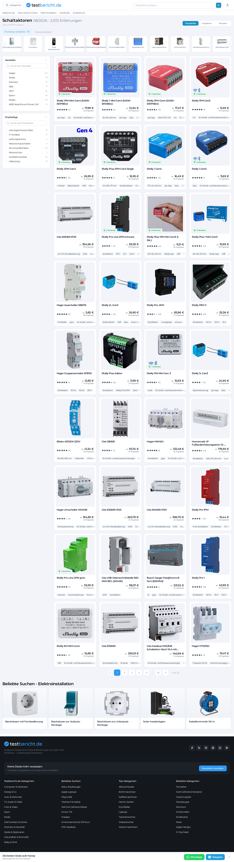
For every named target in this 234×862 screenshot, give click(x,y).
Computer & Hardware (16, 786)
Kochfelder (124, 807)
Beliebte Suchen (71, 781)
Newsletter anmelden (212, 768)
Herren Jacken (126, 801)
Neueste (223, 23)
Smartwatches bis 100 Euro (75, 822)
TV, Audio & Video (13, 801)
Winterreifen (182, 811)
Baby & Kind (10, 842)
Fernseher (181, 786)
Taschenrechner (127, 817)
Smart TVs (66, 811)
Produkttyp (11, 117)
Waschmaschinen (128, 827)
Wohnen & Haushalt (14, 827)
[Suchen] (218, 5)
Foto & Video (11, 807)
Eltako (28, 99)
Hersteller (10, 60)
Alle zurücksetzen (43, 32)
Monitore (181, 807)
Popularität (190, 23)
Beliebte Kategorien (187, 781)
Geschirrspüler (183, 797)
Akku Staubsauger (71, 786)
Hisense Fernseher (71, 801)
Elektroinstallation (49, 13)
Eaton (28, 95)
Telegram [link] (217, 857)
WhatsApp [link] (196, 857)
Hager (28, 73)
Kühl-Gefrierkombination (189, 791)
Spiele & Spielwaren (14, 832)
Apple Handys (183, 827)
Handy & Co (10, 791)
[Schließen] (229, 857)
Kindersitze (182, 817)
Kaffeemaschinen (128, 797)
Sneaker (65, 817)
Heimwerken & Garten (28, 13)
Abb (28, 86)
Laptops (123, 811)
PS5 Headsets (68, 827)
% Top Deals (182, 832)
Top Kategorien (127, 781)
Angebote (207, 23)
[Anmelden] (227, 5)
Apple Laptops (68, 791)
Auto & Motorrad (12, 797)
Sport (7, 811)
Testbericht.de (8, 13)
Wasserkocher (126, 822)
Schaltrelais (65, 13)
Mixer (179, 822)
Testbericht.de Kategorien (19, 781)
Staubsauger (182, 801)
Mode (7, 817)
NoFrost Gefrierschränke (74, 807)
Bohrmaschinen (127, 791)
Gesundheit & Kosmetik (16, 837)
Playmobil (66, 797)
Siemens (28, 82)
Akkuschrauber (126, 786)
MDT (28, 91)
